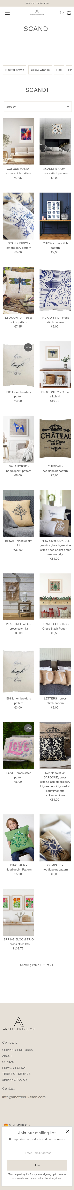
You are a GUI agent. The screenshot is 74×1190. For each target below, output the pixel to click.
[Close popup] (67, 1131)
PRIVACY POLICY (14, 1067)
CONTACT (9, 1061)
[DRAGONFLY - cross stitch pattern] (19, 290)
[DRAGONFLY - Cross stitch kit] (55, 364)
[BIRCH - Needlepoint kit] (19, 513)
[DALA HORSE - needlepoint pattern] (19, 439)
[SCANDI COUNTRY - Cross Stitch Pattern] (55, 596)
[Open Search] (62, 13)
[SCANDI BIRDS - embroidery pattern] (19, 216)
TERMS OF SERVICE (16, 1073)
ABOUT (7, 1056)
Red (59, 69)
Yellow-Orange (40, 69)
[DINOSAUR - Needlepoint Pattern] (19, 837)
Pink (71, 69)
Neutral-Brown (14, 69)
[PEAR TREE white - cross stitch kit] (19, 596)
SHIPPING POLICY (14, 1079)
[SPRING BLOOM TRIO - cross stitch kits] (19, 912)
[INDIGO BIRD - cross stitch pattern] (55, 290)
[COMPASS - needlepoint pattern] (55, 837)
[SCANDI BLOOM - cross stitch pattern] (55, 141)
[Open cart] (69, 13)
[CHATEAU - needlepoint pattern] (55, 439)
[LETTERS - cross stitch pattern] (55, 671)
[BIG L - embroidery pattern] (19, 364)
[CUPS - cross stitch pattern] (55, 216)
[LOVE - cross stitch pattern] (19, 745)
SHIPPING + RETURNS (17, 1050)
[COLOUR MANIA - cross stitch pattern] (19, 141)
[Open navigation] (10, 13)
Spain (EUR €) (18, 1125)
